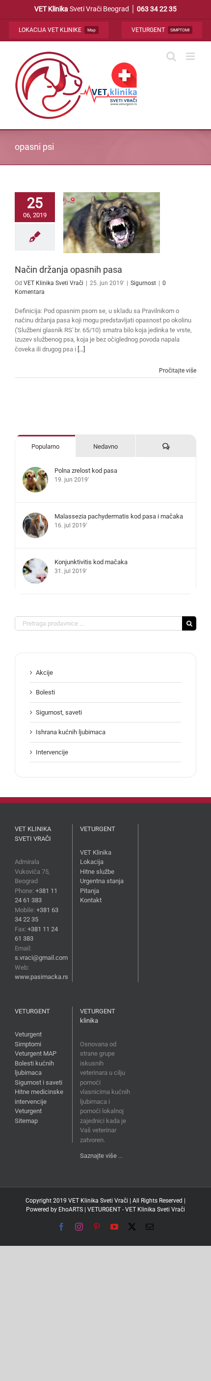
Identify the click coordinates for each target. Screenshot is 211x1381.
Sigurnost (143, 283)
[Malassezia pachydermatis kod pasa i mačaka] (35, 517)
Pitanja (89, 890)
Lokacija (92, 861)
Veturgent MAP (35, 1053)
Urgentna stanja (102, 881)
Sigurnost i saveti (38, 1082)
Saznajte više (98, 1155)
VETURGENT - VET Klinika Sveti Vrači (136, 1209)
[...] (81, 349)
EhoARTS (70, 1209)
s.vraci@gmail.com (41, 957)
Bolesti (45, 692)
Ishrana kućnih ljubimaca (71, 732)
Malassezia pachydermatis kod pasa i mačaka (118, 516)
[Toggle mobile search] (171, 56)
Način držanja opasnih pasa (68, 269)
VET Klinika (95, 852)
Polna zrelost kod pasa (85, 470)
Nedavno (105, 446)
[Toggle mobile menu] (191, 56)
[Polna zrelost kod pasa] (35, 471)
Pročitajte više (177, 370)
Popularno (45, 446)
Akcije (44, 672)
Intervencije (52, 752)
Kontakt (91, 900)
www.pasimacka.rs (41, 976)
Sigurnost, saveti (59, 712)
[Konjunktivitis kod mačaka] (35, 563)
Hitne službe (97, 871)
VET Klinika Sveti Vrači (53, 283)
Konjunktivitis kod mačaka (91, 562)
